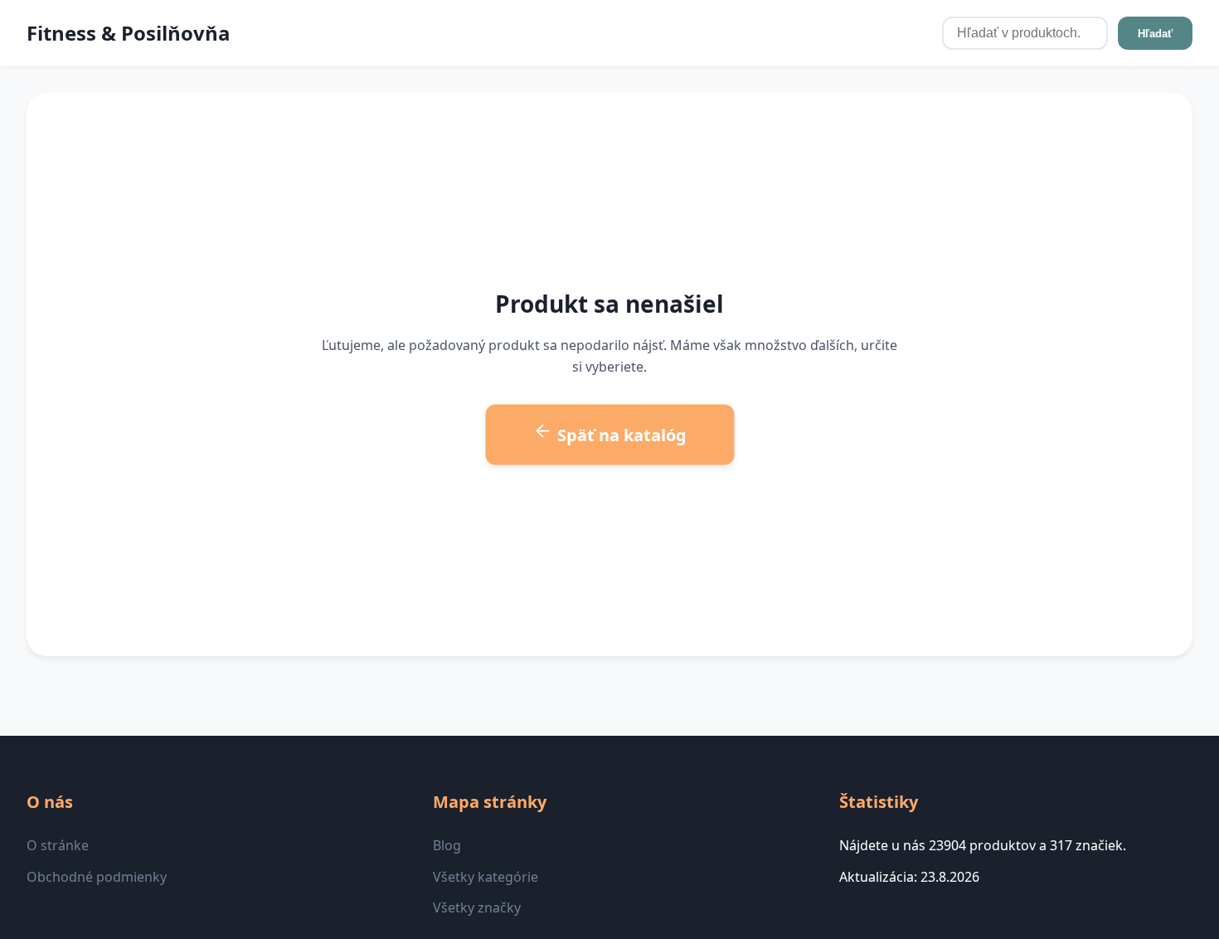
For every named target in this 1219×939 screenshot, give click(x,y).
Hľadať (1155, 33)
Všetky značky (477, 907)
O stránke (58, 845)
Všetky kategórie (485, 877)
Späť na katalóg (620, 434)
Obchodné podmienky (97, 877)
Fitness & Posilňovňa (129, 32)
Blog (447, 845)
